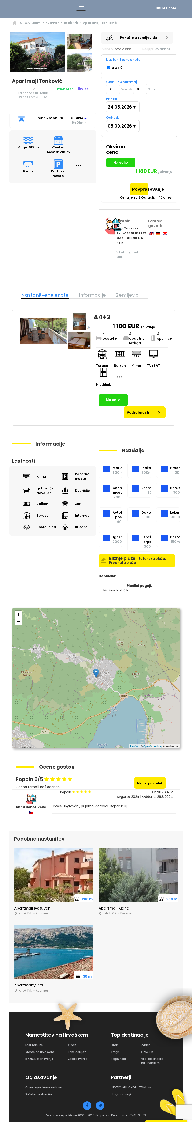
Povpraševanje (140, 189)
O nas (72, 1045)
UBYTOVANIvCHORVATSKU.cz (131, 1087)
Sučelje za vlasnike (38, 1094)
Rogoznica (118, 1059)
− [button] (18, 621)
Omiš (114, 1045)
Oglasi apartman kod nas (43, 1087)
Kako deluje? (77, 1052)
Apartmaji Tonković (100, 22)
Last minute (34, 1045)
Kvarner (52, 22)
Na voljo (120, 162)
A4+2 (117, 68)
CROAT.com (165, 8)
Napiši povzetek (150, 783)
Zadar (145, 1045)
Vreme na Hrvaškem (39, 1052)
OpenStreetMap (152, 746)
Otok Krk (147, 1052)
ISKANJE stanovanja (39, 1059)
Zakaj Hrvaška (77, 1059)
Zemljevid (127, 295)
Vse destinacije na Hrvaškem (152, 1061)
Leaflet (134, 746)
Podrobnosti (138, 412)
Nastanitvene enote (45, 295)
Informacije (92, 295)
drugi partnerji (121, 1094)
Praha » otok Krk (49, 118)
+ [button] (18, 614)
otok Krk (71, 22)
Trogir (115, 1052)
